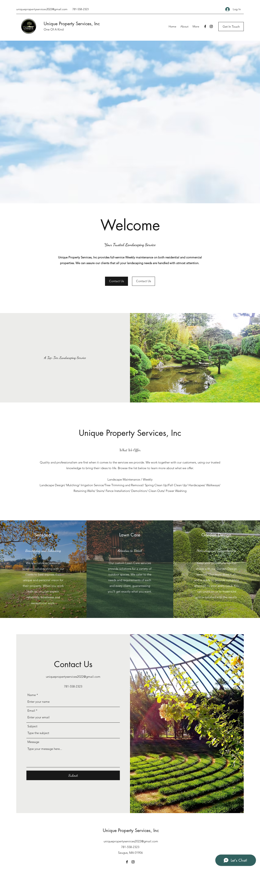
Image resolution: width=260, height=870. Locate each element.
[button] (231, 26)
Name (31, 694)
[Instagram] (211, 26)
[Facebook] (205, 26)
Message (33, 741)
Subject (32, 726)
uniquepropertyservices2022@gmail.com (41, 9)
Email (31, 710)
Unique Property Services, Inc (72, 23)
